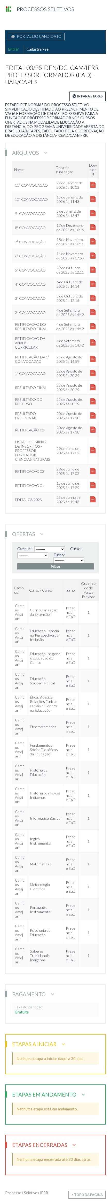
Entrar (13, 49)
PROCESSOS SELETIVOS (43, 9)
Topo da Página (88, 1195)
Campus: (24, 549)
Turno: (59, 555)
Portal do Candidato (38, 36)
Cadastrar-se (38, 49)
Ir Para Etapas (90, 96)
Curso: (76, 549)
